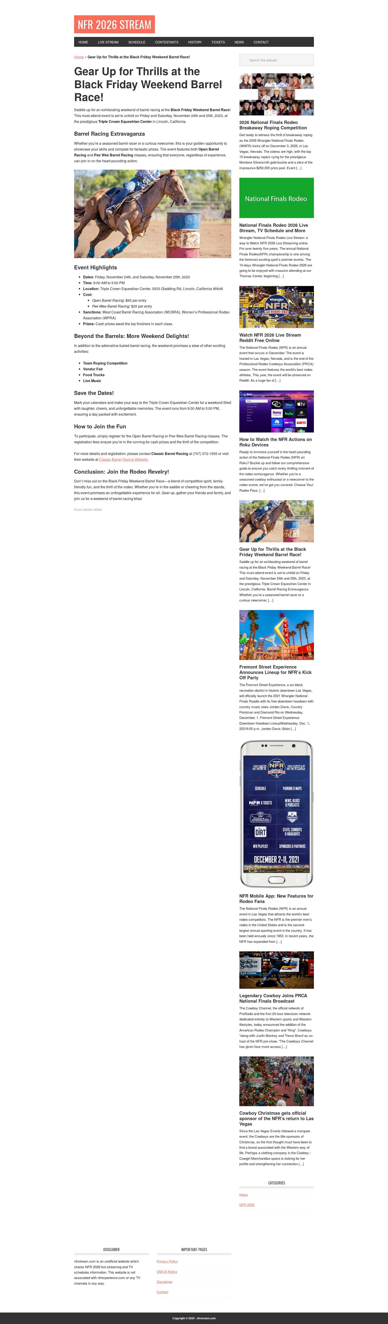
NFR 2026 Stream (114, 24)
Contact (162, 1291)
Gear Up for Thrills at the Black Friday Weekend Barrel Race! (272, 552)
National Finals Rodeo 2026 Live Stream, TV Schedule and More (273, 228)
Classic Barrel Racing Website (123, 459)
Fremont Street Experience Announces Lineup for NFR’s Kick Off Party (275, 672)
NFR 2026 (246, 1204)
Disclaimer (164, 1281)
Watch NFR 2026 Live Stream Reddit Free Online (270, 337)
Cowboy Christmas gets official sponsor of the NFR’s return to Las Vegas (276, 1118)
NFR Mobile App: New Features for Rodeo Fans (276, 898)
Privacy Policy (167, 1261)
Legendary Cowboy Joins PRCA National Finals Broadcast (273, 998)
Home (79, 56)
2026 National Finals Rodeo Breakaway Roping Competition (273, 125)
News (98, 509)
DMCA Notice (167, 1271)
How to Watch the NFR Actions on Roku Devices (275, 442)
